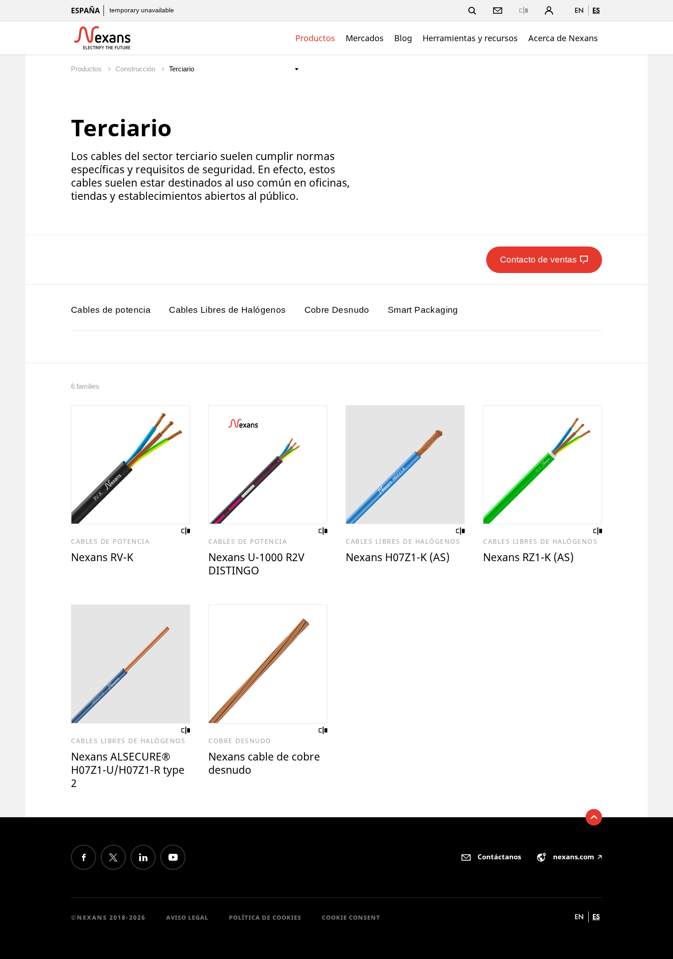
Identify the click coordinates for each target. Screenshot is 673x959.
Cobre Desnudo (336, 310)
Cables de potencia (111, 310)
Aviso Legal (187, 917)
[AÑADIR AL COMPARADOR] (185, 531)
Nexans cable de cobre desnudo (264, 763)
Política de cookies (265, 917)
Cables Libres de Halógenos (227, 310)
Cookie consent (351, 917)
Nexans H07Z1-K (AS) (398, 557)
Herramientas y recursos (470, 38)
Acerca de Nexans (563, 38)
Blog (403, 38)
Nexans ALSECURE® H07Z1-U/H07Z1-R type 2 (128, 769)
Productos (315, 38)
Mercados (365, 38)
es (596, 10)
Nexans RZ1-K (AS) (528, 557)
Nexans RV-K (102, 557)
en (579, 10)
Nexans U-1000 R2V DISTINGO (256, 564)
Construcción (136, 69)
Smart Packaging (423, 310)
